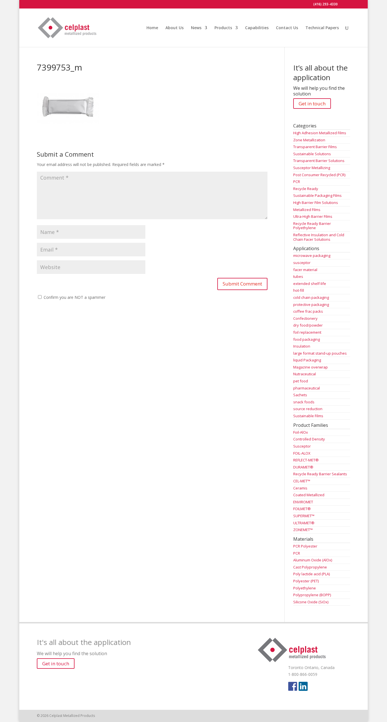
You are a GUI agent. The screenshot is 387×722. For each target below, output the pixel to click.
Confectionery (305, 318)
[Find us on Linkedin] (303, 686)
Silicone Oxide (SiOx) (310, 601)
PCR (296, 181)
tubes (298, 276)
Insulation (301, 346)
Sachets (300, 394)
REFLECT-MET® (306, 460)
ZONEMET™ (303, 529)
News (196, 28)
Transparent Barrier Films (315, 146)
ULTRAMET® (303, 522)
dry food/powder (308, 325)
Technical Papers (322, 28)
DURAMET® (303, 467)
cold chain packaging (311, 297)
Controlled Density (309, 439)
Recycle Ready (305, 188)
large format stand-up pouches (320, 353)
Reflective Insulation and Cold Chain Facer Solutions (318, 237)
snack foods (303, 401)
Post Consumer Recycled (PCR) (319, 174)
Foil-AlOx (300, 432)
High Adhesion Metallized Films (319, 132)
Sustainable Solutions (312, 153)
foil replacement (307, 332)
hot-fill (298, 290)
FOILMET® (302, 508)
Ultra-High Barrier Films (312, 216)
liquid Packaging (307, 360)
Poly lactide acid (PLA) (311, 573)
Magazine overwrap (310, 367)
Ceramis (300, 488)
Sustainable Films (308, 415)
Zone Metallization (309, 139)
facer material (305, 269)
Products (223, 28)
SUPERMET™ (303, 515)
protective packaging (311, 304)
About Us (174, 28)
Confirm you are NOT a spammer (73, 297)
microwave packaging (311, 255)
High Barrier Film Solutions (315, 202)
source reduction (307, 408)
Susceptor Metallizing (311, 167)
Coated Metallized (308, 494)
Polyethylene (304, 588)
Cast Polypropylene (310, 567)
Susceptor (302, 446)
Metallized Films (306, 209)
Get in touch (312, 103)
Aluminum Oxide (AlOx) (312, 560)
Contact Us (287, 28)
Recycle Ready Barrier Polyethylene (312, 226)
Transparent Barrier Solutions (319, 160)
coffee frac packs (308, 311)
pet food (300, 381)
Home (152, 28)
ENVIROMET (303, 501)
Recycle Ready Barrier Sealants (320, 473)
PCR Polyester (305, 546)
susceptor (302, 262)
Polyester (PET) (306, 580)
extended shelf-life (309, 283)
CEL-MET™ (301, 481)
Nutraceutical (304, 373)
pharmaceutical (306, 388)
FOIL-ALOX (302, 453)
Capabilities (257, 28)
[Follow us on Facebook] (292, 686)
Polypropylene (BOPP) (312, 594)
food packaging (306, 339)
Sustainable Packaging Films (317, 195)
